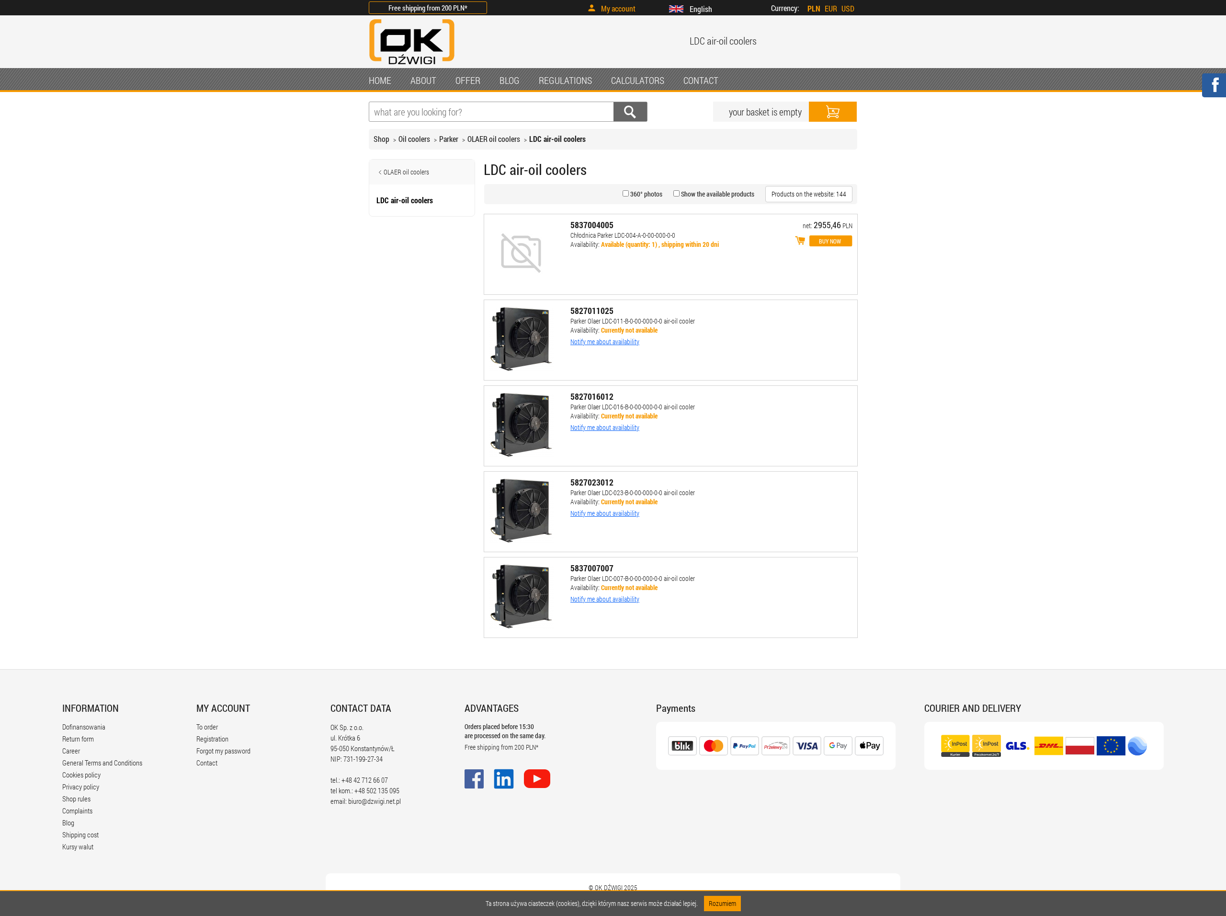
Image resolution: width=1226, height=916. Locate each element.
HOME (380, 80)
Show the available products (717, 193)
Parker (448, 139)
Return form (78, 738)
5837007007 (591, 568)
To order (207, 726)
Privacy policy (80, 786)
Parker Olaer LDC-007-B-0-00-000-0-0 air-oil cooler (632, 578)
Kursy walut (77, 846)
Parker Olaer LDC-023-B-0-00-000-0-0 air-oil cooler (632, 492)
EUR (831, 8)
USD (847, 8)
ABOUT (423, 80)
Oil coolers (414, 139)
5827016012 (591, 396)
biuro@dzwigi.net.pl (374, 801)
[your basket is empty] (833, 112)
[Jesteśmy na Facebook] (1213, 91)
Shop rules (76, 798)
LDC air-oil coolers (557, 139)
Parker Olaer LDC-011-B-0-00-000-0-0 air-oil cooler (632, 320)
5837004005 (591, 225)
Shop (381, 139)
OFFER (467, 80)
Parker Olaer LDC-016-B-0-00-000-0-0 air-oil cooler (632, 406)
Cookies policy (81, 774)
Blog (68, 822)
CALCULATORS (637, 80)
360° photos (645, 193)
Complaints (77, 810)
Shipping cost (80, 834)
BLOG (509, 80)
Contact (206, 762)
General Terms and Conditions (102, 762)
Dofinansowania (83, 726)
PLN (813, 8)
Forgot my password (223, 750)
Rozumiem (722, 903)
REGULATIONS (565, 80)
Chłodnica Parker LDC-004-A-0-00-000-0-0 (622, 235)
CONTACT (700, 80)
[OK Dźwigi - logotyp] (412, 65)
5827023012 (591, 482)
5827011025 (591, 310)
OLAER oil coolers (493, 139)
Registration (212, 738)
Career (71, 750)
